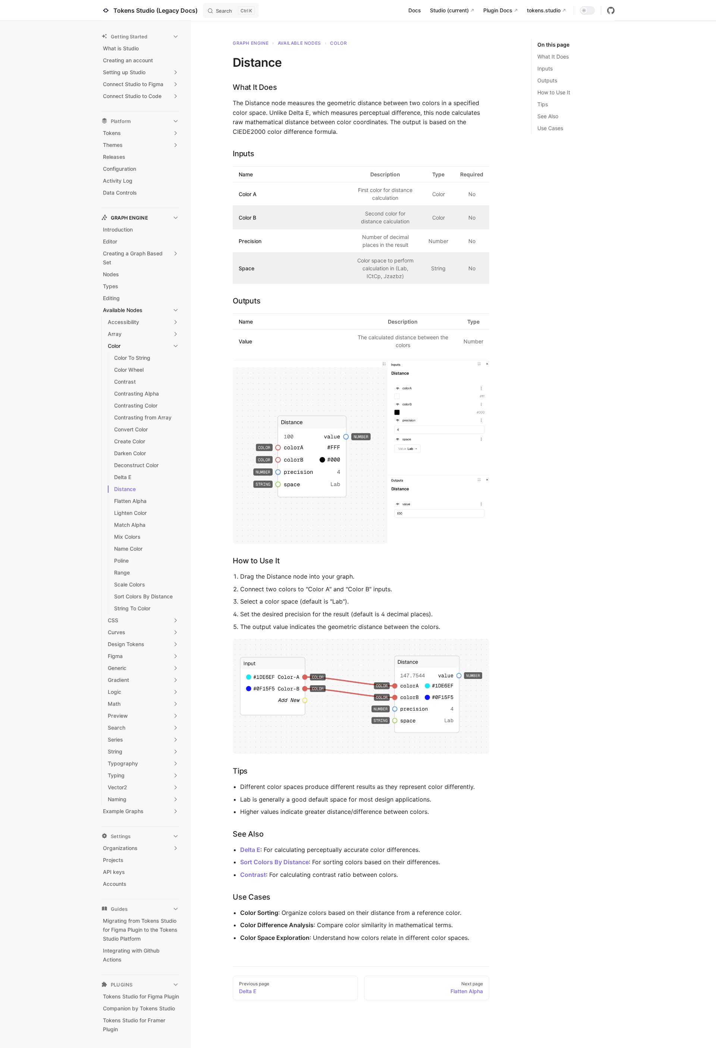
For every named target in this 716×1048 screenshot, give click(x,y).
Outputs (547, 80)
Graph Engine (250, 43)
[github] (611, 10)
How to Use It (553, 92)
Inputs (545, 68)
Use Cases (550, 128)
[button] (140, 37)
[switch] (587, 10)
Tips (542, 104)
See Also (547, 116)
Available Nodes (299, 43)
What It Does (553, 56)
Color (338, 43)
